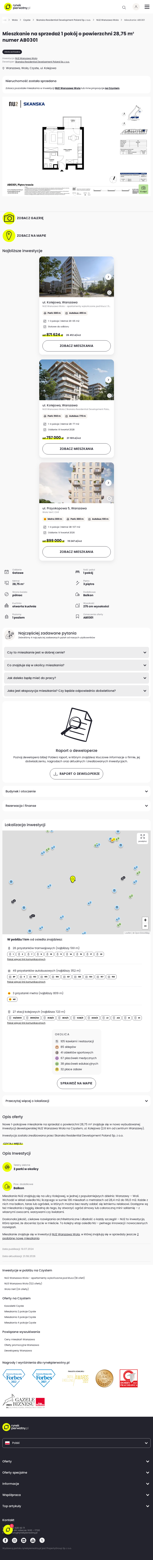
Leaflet (128, 932)
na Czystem (112, 88)
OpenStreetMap (142, 932)
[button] (108, 277)
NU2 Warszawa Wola (67, 88)
